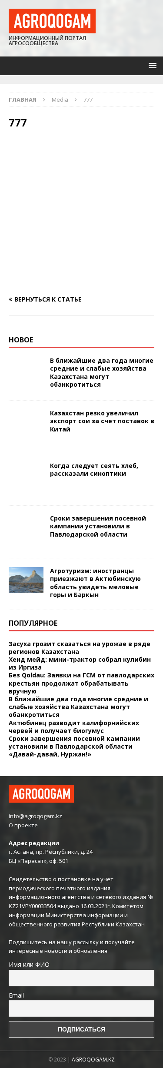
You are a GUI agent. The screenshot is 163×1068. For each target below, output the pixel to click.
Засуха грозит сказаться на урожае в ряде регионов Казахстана (79, 648)
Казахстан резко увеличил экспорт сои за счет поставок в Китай (102, 421)
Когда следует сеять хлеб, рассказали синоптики (94, 469)
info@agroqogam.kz (35, 816)
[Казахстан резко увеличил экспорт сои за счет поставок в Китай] (26, 426)
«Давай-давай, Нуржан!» (50, 754)
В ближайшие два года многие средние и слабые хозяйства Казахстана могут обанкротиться (101, 372)
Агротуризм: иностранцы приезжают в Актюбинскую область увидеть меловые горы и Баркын (95, 583)
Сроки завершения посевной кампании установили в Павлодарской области (98, 526)
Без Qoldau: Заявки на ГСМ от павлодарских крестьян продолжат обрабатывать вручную (81, 683)
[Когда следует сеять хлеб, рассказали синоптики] (26, 479)
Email (16, 995)
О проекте (23, 825)
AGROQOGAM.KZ (93, 1059)
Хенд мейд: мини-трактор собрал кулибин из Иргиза (80, 663)
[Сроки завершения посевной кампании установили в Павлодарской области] (26, 531)
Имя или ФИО (29, 964)
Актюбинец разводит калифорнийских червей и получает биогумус (74, 727)
